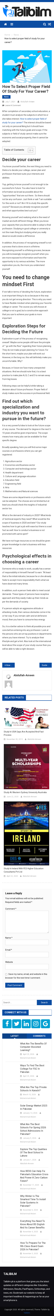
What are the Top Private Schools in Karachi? (33, 1089)
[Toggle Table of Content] (29, 150)
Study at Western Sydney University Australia (25, 792)
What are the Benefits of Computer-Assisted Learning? (33, 1047)
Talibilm (27, 1313)
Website (9, 962)
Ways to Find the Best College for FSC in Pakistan (32, 1068)
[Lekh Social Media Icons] (7, 1023)
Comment (10, 909)
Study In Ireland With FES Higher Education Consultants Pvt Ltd (24, 870)
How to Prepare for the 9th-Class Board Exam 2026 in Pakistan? (33, 1246)
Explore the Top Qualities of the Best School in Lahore (33, 1152)
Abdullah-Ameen (27, 102)
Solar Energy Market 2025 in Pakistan (33, 1107)
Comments (39, 1036)
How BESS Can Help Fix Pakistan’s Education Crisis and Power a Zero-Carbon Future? (34, 1176)
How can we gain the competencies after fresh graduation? (10, 665)
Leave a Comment (13, 105)
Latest (15, 1036)
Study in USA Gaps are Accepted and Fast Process (24, 733)
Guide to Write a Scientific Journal (47, 665)
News (6, 97)
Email (8, 950)
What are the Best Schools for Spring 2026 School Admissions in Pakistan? (33, 1129)
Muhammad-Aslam (28, 1058)
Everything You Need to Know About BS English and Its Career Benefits (32, 1224)
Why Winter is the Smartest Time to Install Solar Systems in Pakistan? (33, 1201)
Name (8, 938)
